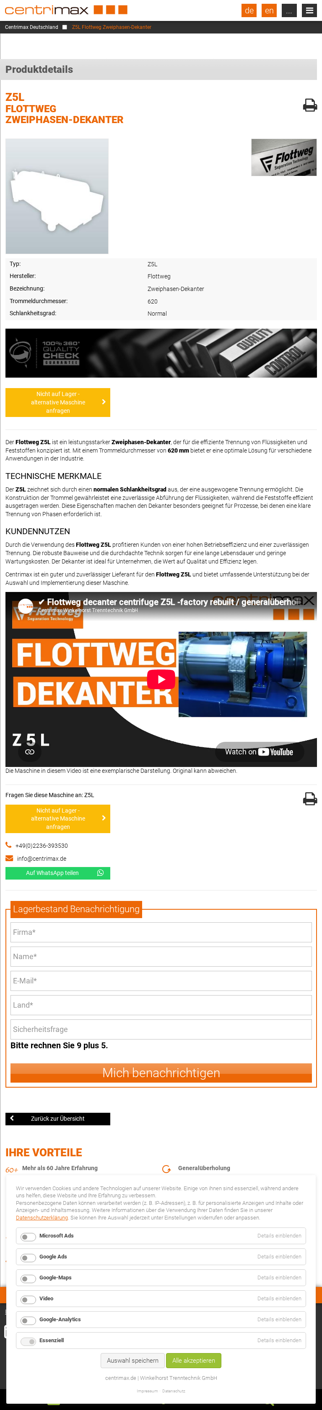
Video (46, 1298)
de (249, 10)
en (269, 10)
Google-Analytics (60, 1319)
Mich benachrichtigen (161, 1072)
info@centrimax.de (41, 858)
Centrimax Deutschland (31, 27)
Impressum (147, 1391)
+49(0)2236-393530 (42, 845)
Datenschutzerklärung (42, 1217)
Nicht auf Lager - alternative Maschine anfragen (58, 402)
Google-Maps (55, 1277)
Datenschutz (173, 1391)
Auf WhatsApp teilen (52, 873)
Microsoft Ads (56, 1235)
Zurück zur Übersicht (58, 1118)
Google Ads (53, 1256)
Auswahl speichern (132, 1360)
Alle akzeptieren (193, 1360)
